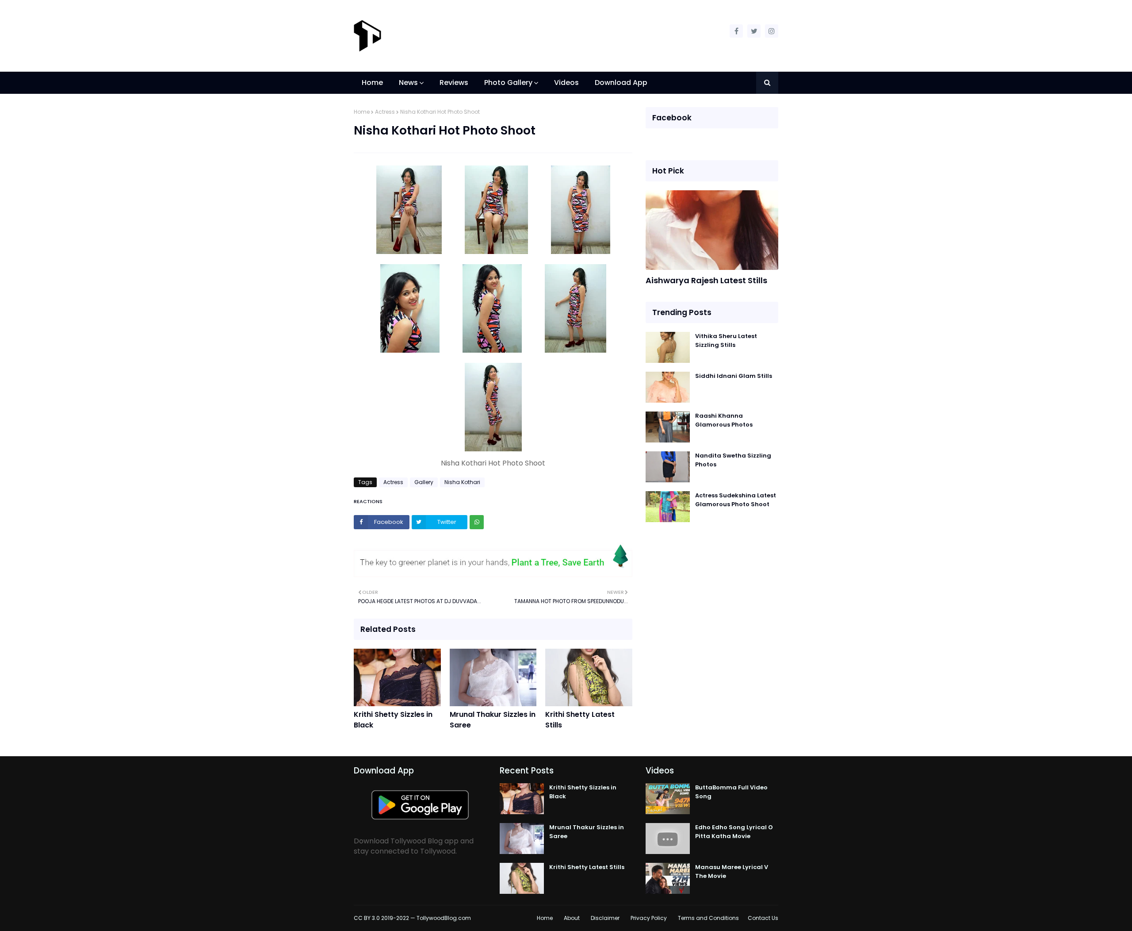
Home (362, 111)
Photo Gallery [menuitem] (508, 82)
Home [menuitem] (372, 82)
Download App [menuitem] (621, 82)
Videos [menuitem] (566, 82)
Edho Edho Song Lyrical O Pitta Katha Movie (734, 831)
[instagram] (771, 31)
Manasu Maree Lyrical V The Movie (731, 871)
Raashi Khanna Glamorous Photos (724, 420)
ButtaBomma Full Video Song (731, 791)
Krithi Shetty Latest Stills (580, 719)
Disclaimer (605, 918)
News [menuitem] (408, 82)
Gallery (423, 482)
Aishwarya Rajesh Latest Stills (706, 280)
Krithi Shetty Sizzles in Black (393, 719)
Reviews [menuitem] (454, 82)
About (572, 918)
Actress (385, 111)
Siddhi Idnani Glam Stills (733, 376)
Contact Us (763, 918)
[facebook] (736, 31)
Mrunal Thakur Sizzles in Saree (492, 719)
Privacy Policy (649, 918)
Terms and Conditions (708, 918)
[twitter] (754, 31)
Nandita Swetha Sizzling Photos (733, 460)
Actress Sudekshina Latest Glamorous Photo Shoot (735, 499)
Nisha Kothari (462, 482)
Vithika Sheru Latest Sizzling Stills (726, 340)
